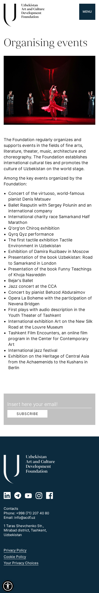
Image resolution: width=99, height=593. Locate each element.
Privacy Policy (15, 550)
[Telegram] (17, 495)
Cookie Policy (15, 556)
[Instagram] (38, 495)
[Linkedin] (7, 495)
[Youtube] (28, 495)
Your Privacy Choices (21, 563)
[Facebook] (49, 495)
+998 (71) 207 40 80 (32, 513)
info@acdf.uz (24, 517)
